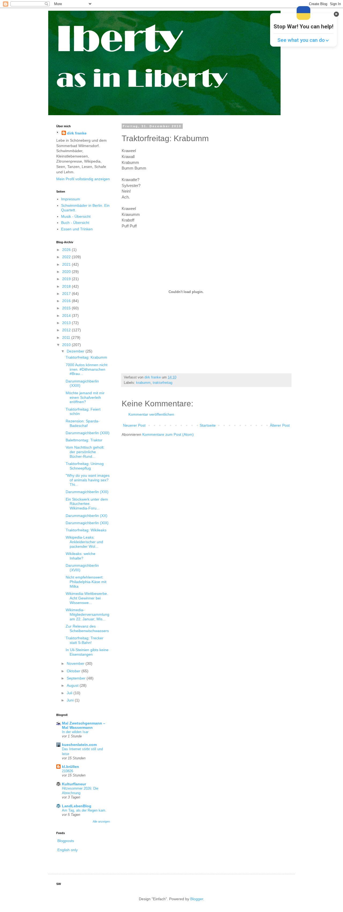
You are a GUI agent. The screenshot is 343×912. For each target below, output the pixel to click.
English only (67, 850)
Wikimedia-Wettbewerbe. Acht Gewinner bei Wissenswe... (87, 598)
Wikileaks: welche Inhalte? (80, 555)
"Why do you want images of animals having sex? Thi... (88, 480)
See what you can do (301, 40)
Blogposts (65, 841)
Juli (70, 693)
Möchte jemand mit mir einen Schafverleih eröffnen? (85, 397)
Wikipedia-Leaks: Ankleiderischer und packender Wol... (84, 542)
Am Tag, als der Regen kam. (84, 810)
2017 (67, 293)
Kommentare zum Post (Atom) (168, 434)
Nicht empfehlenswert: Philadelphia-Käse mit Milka (86, 581)
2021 (67, 264)
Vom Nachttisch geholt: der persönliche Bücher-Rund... (85, 452)
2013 (67, 323)
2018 (67, 286)
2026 (67, 249)
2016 (67, 301)
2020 (67, 271)
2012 (67, 330)
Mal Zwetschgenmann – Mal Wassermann (83, 725)
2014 (67, 315)
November (76, 663)
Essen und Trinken (77, 229)
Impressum (70, 199)
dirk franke (77, 133)
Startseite (208, 425)
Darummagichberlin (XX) (86, 515)
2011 (66, 337)
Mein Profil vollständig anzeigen (83, 179)
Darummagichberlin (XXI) (87, 492)
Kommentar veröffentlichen (151, 414)
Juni (71, 700)
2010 (67, 345)
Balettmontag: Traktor (84, 440)
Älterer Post (280, 425)
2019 (67, 279)
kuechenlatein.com (79, 744)
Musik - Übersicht (76, 216)
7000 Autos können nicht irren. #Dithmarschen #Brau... (86, 369)
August (73, 685)
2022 (67, 257)
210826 (67, 771)
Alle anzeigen (101, 821)
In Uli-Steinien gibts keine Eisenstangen (87, 652)
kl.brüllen (70, 766)
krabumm (143, 383)
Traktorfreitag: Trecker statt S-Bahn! (84, 640)
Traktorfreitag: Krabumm (86, 357)
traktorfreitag (162, 383)
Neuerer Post (134, 425)
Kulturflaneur (74, 784)
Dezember (76, 351)
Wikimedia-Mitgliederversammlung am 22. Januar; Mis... (87, 614)
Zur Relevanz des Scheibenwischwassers (87, 628)
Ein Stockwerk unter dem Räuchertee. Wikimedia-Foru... (87, 504)
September (77, 678)
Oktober (74, 671)
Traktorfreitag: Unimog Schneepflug (85, 465)
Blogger (196, 899)
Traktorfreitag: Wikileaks (86, 530)
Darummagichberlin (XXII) (88, 433)
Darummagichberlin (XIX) (87, 523)
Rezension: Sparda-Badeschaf (82, 423)
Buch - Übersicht (75, 222)
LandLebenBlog (76, 806)
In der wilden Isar (75, 732)
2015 (67, 308)
